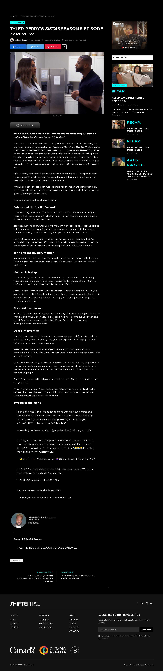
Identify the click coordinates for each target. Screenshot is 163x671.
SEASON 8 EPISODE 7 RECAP (138, 126)
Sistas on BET (16, 561)
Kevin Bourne (22, 40)
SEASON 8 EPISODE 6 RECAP (138, 145)
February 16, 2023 (81, 430)
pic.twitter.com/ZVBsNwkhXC (49, 423)
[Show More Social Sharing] (64, 46)
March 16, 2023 (51, 480)
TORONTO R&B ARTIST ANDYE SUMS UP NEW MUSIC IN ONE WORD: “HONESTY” (139, 167)
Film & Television (17, 23)
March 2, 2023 (87, 459)
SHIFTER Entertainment (25, 665)
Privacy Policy (144, 636)
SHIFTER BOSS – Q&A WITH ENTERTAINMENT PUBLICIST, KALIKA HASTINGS (35, 578)
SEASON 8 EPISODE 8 (128, 96)
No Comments (69, 40)
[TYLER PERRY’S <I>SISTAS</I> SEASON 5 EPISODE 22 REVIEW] (57, 83)
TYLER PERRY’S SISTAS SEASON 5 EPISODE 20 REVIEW (47, 547)
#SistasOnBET (25, 423)
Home (12, 16)
